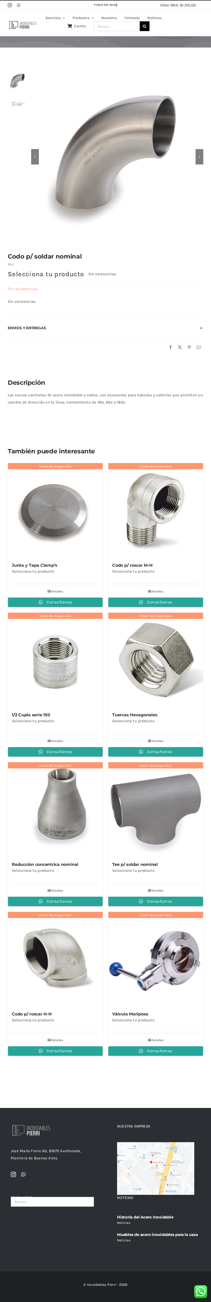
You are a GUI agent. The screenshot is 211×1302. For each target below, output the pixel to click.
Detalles (57, 591)
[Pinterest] (189, 347)
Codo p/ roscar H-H (32, 1014)
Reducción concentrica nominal (45, 864)
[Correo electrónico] (198, 347)
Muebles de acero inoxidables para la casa (157, 1234)
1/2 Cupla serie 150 (31, 714)
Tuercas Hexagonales (134, 714)
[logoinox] (23, 21)
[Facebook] (170, 347)
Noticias (123, 1223)
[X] (179, 347)
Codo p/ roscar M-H (132, 565)
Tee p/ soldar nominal (135, 864)
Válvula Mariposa (130, 1014)
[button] (105, 328)
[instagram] (10, 5)
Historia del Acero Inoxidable (145, 1217)
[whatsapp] (19, 5)
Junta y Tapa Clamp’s (34, 565)
